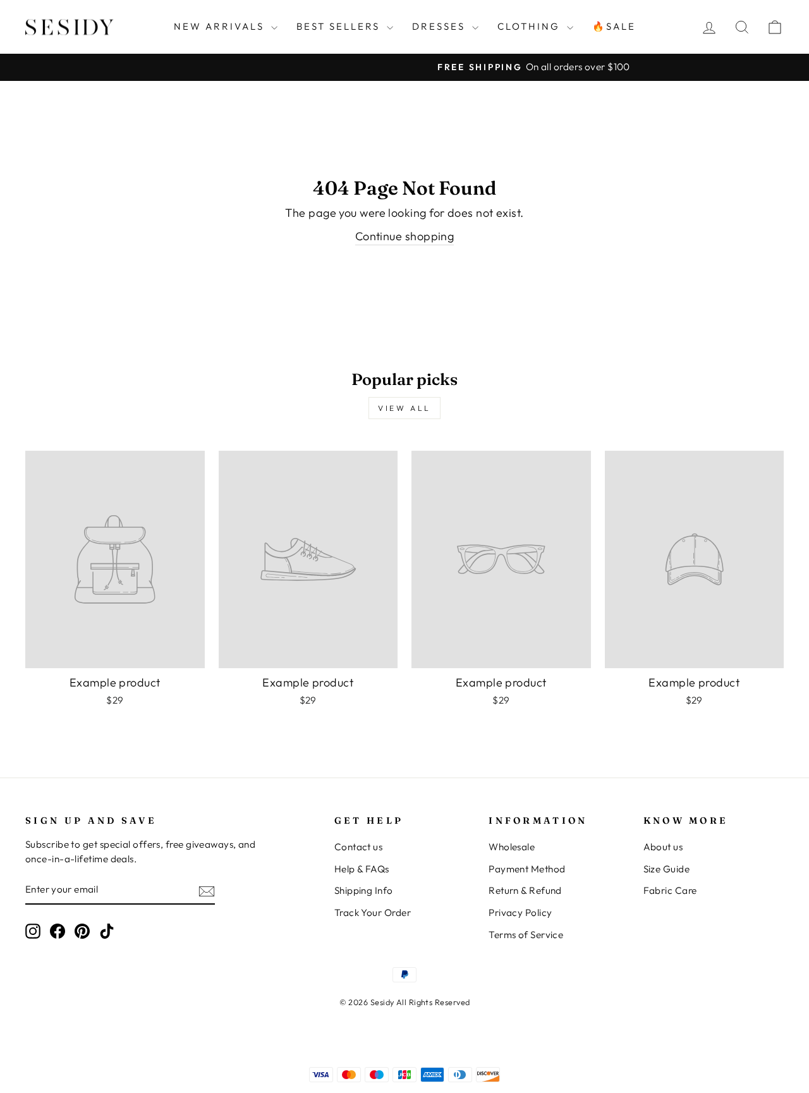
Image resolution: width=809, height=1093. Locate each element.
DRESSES (440, 26)
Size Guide (666, 869)
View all (404, 408)
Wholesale (512, 847)
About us (663, 847)
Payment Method (527, 869)
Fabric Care (670, 890)
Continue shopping (404, 236)
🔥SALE (614, 26)
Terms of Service (526, 935)
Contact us (358, 847)
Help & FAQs (361, 869)
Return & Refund (525, 890)
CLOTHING (530, 26)
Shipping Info (363, 890)
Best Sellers (340, 26)
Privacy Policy (520, 913)
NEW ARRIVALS (221, 26)
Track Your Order (372, 913)
